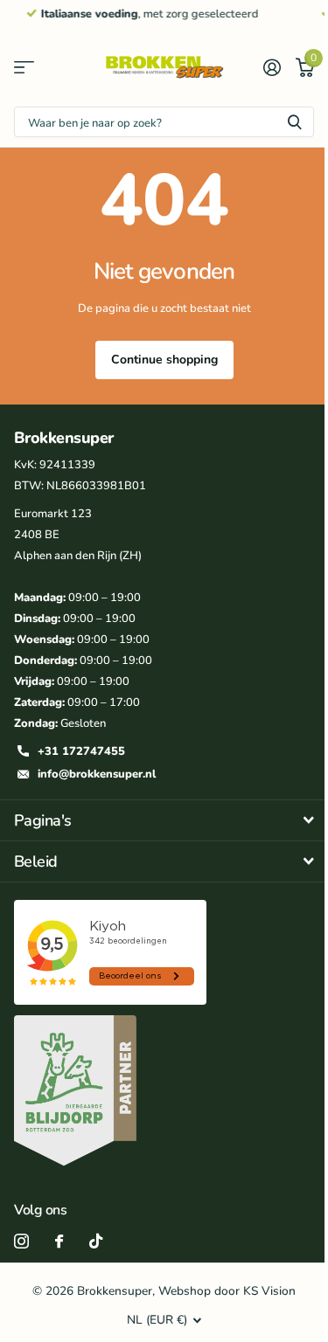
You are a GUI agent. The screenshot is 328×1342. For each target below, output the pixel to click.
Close (164, 820)
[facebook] (59, 1241)
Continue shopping (164, 359)
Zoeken (295, 122)
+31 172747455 (81, 751)
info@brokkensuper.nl (97, 774)
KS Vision (269, 1291)
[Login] (271, 67)
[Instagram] (21, 1241)
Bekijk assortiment (24, 67)
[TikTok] (95, 1241)
